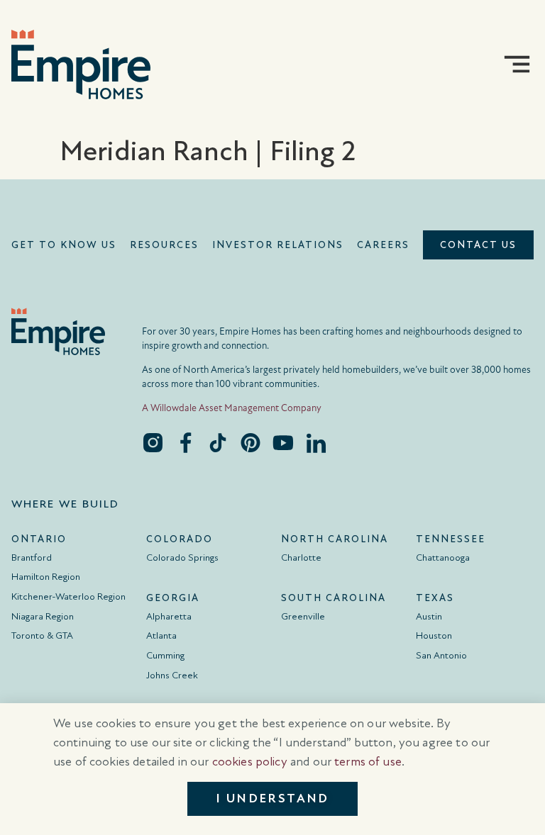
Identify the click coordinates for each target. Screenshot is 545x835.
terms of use (368, 761)
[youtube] (283, 442)
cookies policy (249, 761)
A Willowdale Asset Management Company (231, 408)
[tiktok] (218, 442)
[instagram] (152, 442)
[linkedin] (315, 442)
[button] (517, 64)
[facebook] (185, 442)
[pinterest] (250, 442)
